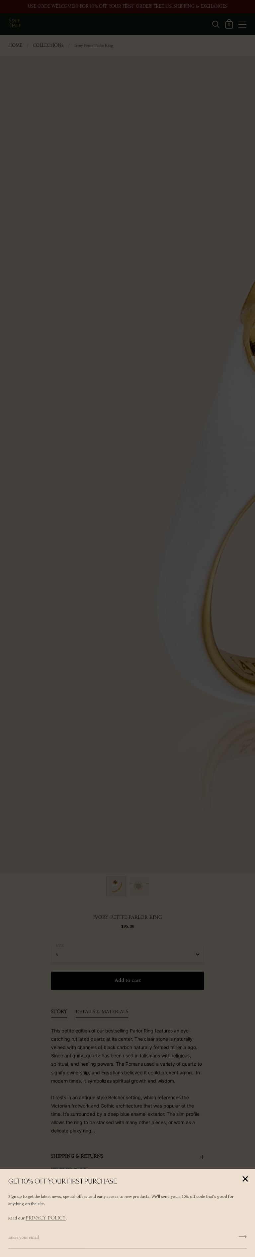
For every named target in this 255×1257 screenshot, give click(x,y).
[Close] (245, 1179)
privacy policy (46, 1218)
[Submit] (243, 1239)
